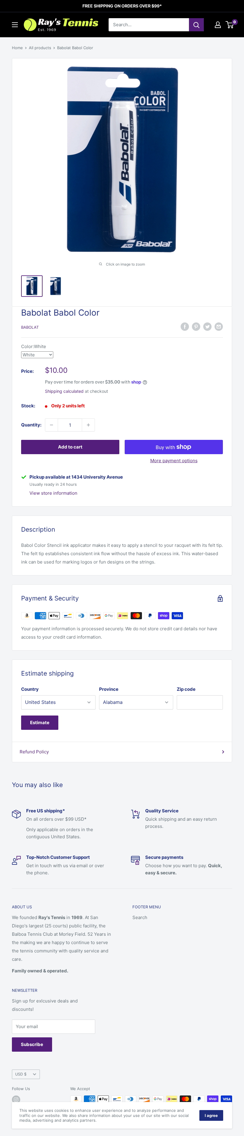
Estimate (39, 722)
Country (30, 689)
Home (17, 47)
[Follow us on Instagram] (16, 1099)
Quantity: (31, 425)
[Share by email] (219, 326)
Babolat (30, 327)
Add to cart (70, 447)
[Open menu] (15, 24)
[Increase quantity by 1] (88, 425)
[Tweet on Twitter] (207, 326)
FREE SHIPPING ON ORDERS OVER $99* (122, 5)
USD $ (20, 1074)
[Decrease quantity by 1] (51, 425)
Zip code (186, 689)
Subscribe (32, 1044)
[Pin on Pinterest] (196, 326)
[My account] (218, 24)
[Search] (196, 24)
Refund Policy (34, 752)
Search (139, 917)
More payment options (174, 460)
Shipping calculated (64, 391)
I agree (211, 1115)
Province (108, 689)
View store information (53, 493)
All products (40, 47)
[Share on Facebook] (185, 326)
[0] (230, 24)
